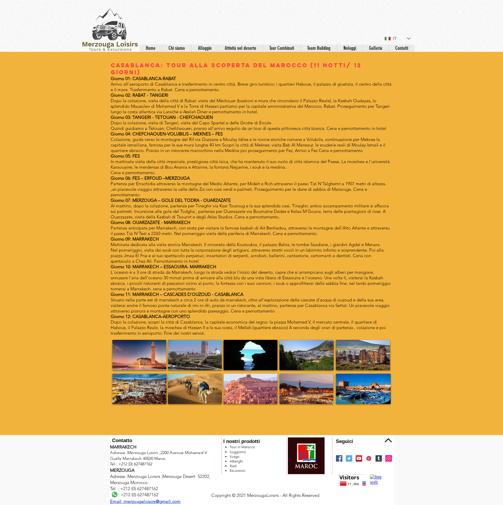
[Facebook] (339, 458)
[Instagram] (388, 458)
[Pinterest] (369, 458)
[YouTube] (359, 458)
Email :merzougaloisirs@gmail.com (145, 501)
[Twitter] (349, 458)
